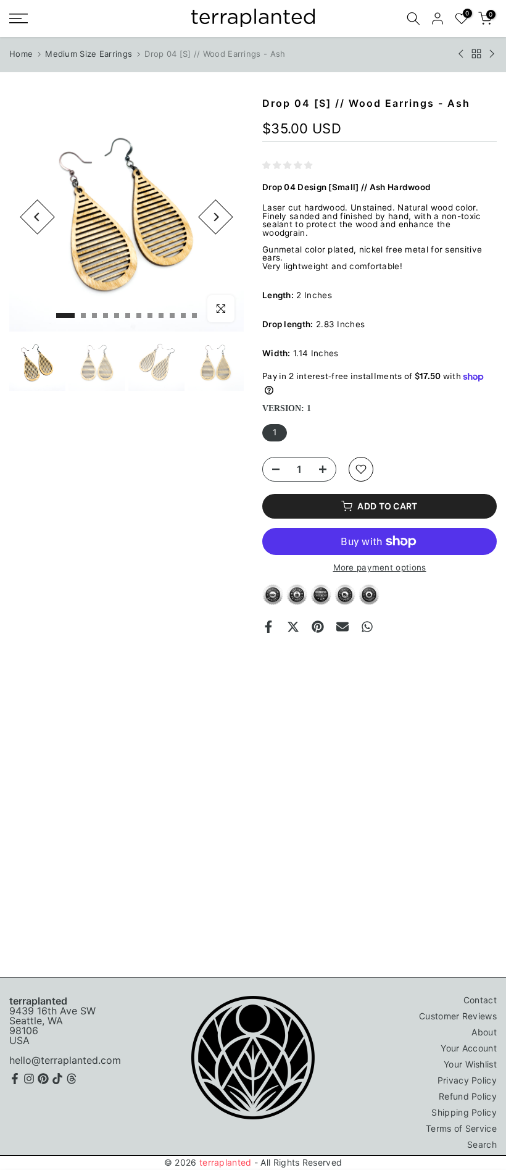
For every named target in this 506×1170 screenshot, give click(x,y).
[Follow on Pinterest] (43, 1078)
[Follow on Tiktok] (57, 1078)
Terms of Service (461, 1128)
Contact (480, 1000)
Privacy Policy (467, 1080)
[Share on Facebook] (268, 626)
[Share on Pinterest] (318, 626)
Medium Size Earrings (88, 54)
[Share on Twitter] (293, 626)
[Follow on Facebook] (14, 1078)
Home (21, 54)
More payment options (379, 568)
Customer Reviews (458, 1016)
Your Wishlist (470, 1064)
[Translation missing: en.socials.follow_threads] (71, 1078)
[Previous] (37, 217)
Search (482, 1144)
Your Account (469, 1048)
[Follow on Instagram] (29, 1078)
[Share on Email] (342, 626)
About (484, 1032)
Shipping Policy (464, 1112)
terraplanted (225, 1162)
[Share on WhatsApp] (367, 626)
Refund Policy (468, 1096)
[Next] (215, 217)
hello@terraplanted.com (65, 1060)
